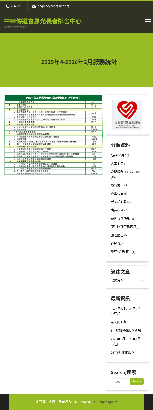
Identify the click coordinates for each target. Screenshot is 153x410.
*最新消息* (118, 155)
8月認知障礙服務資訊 (126, 330)
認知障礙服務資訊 (123, 227)
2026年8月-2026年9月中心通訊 (127, 311)
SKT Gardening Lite (104, 402)
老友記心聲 (119, 202)
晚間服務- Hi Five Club (126, 172)
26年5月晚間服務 (123, 352)
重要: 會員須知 (121, 252)
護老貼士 (117, 235)
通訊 (114, 244)
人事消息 (117, 164)
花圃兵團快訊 (120, 218)
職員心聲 (117, 210)
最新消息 (117, 185)
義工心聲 (117, 193)
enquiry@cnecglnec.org (53, 6)
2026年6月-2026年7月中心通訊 (127, 341)
